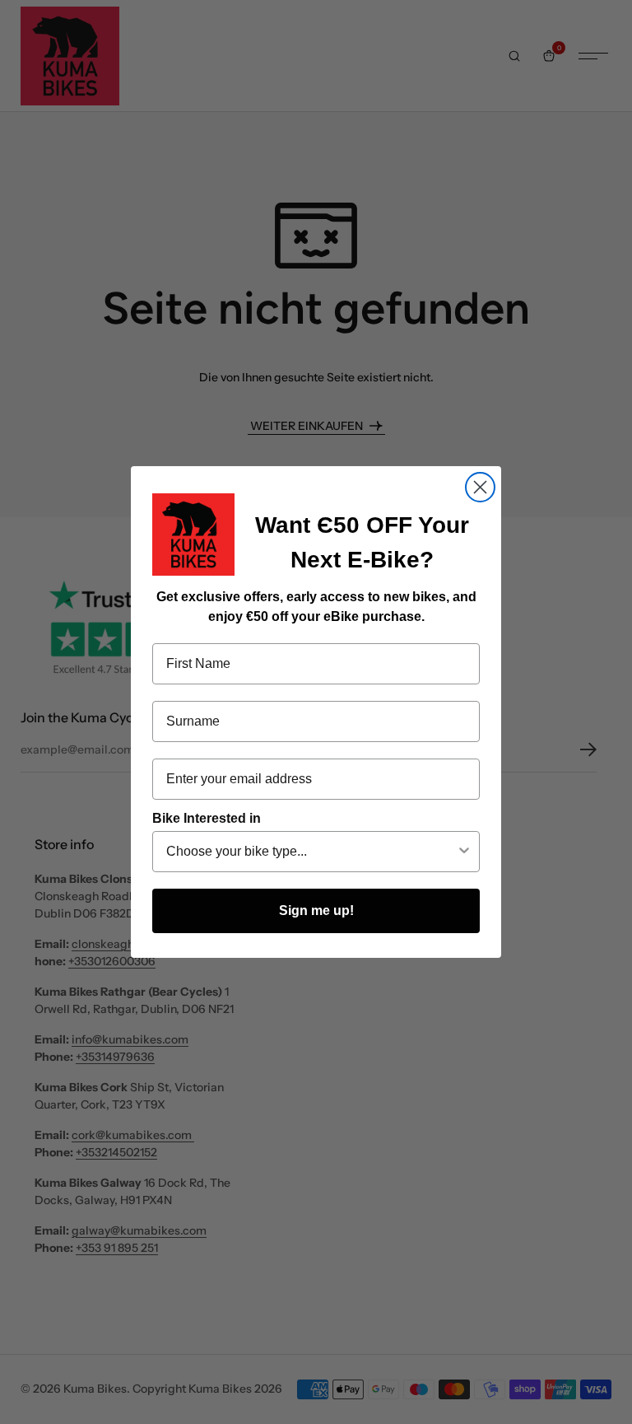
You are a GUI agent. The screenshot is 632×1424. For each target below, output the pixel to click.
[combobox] (311, 851)
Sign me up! (316, 910)
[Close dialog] (480, 487)
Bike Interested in (206, 818)
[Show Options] (464, 851)
